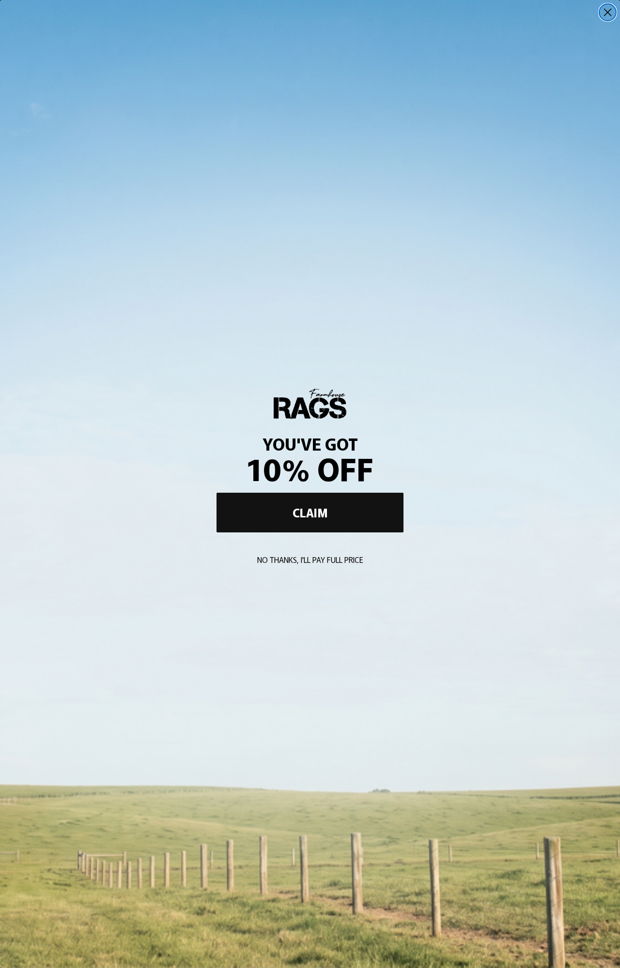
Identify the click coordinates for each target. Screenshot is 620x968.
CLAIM (310, 512)
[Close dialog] (607, 12)
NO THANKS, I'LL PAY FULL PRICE (310, 559)
